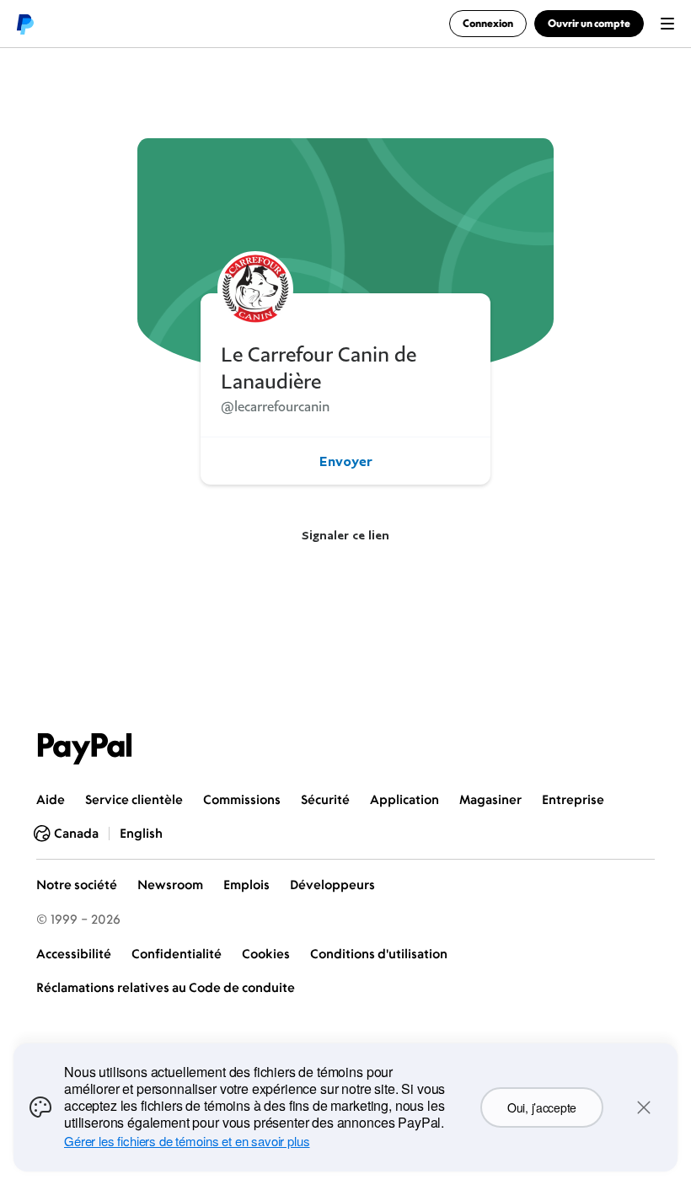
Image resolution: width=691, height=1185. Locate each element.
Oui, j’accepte (541, 1107)
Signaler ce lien (345, 535)
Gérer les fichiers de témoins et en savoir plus (186, 1141)
